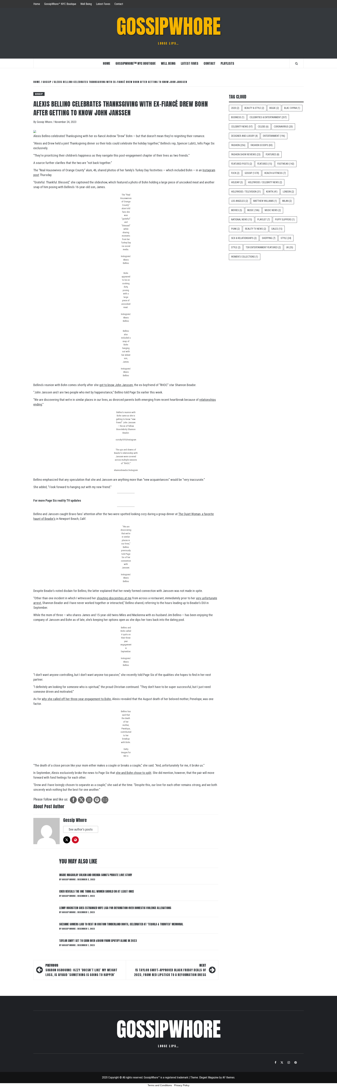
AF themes (228, 1077)
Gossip (39, 94)
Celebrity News (242, 126)
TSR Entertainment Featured (263, 247)
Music (253, 210)
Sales (276, 228)
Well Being (86, 4)
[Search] (296, 63)
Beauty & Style (254, 108)
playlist (263, 219)
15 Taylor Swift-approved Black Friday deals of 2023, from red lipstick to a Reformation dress (170, 970)
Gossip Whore (45, 122)
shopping (268, 238)
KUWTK (271, 191)
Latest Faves (103, 4)
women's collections (244, 256)
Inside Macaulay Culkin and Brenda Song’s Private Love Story (95, 875)
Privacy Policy (181, 1085)
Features (264, 163)
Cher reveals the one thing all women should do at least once (96, 891)
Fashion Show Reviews (245, 154)
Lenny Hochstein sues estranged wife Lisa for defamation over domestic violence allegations (115, 908)
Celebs (263, 126)
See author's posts (81, 829)
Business (237, 117)
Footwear (285, 163)
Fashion (238, 145)
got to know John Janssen (116, 385)
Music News (273, 210)
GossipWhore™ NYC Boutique (60, 4)
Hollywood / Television (246, 191)
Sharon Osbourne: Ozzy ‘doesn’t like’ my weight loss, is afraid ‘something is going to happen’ (81, 970)
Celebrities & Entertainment (268, 117)
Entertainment (274, 135)
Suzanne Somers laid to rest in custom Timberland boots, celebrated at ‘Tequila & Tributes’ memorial (121, 924)
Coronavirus (283, 126)
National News (241, 219)
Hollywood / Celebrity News (265, 182)
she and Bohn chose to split (133, 773)
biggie (274, 108)
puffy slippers (285, 219)
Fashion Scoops (262, 145)
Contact (118, 4)
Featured (272, 154)
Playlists (227, 63)
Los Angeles (239, 201)
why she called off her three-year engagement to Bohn (76, 699)
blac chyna (292, 108)
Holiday (237, 182)
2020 (235, 108)
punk (235, 228)
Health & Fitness (275, 173)
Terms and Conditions (160, 1085)
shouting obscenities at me (114, 598)
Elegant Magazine (209, 1077)
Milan (287, 201)
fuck (235, 173)
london (288, 191)
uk (289, 247)
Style (286, 238)
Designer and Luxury (244, 135)
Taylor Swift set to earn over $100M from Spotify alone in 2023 (98, 941)
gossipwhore (168, 26)
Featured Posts (241, 163)
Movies (236, 210)
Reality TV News (255, 228)
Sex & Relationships (244, 238)
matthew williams (265, 201)
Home (36, 4)
